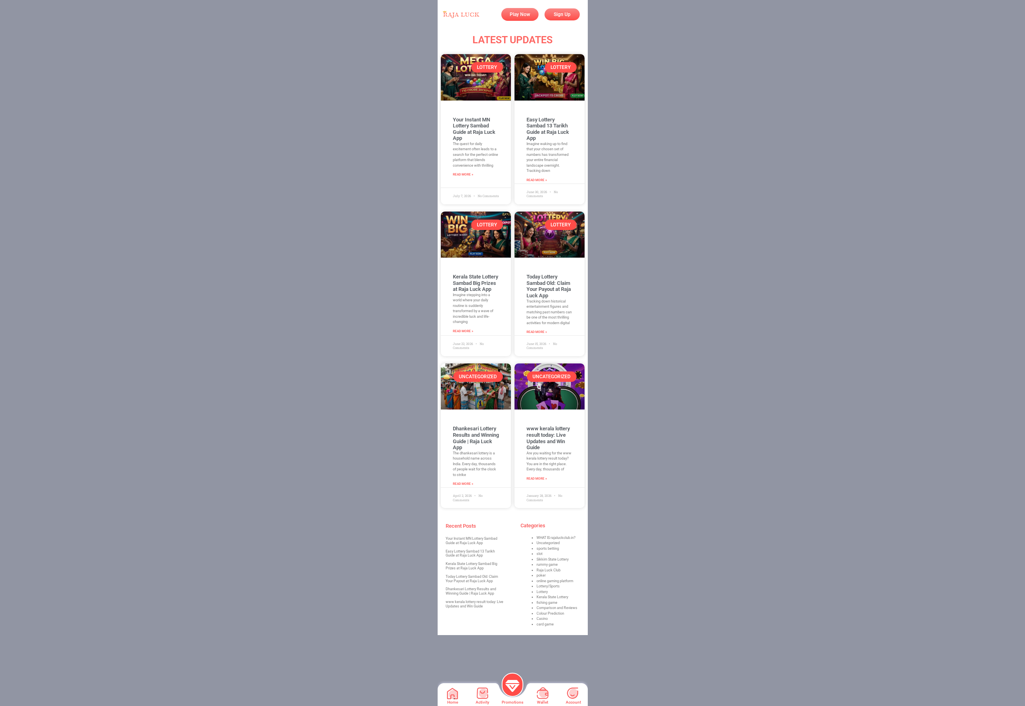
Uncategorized (548, 543)
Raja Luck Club (549, 570)
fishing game (547, 603)
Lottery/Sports (548, 586)
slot (540, 554)
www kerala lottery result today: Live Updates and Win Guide (548, 438)
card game (545, 624)
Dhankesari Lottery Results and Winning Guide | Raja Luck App (476, 438)
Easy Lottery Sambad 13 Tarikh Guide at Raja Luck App (548, 129)
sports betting (548, 549)
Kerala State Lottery (552, 597)
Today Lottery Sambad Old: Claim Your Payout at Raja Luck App (549, 286)
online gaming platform (555, 581)
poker (541, 575)
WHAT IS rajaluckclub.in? (556, 538)
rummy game (547, 565)
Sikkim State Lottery (553, 559)
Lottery (542, 592)
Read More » (463, 174)
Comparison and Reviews (557, 608)
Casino (542, 619)
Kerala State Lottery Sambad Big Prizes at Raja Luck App (475, 283)
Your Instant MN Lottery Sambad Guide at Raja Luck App (474, 129)
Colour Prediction (550, 613)
